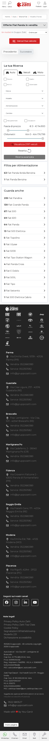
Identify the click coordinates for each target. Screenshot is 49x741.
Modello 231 (10, 634)
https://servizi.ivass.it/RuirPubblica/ (16, 697)
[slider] (8, 130)
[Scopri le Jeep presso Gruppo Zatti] (41, 314)
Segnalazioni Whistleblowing (19, 631)
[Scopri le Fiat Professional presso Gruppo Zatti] (18, 314)
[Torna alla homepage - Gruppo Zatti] (24, 4)
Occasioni (31, 121)
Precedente (10, 51)
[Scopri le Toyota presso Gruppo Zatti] (30, 320)
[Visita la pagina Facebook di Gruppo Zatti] (7, 603)
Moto (40, 72)
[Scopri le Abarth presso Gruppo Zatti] (7, 320)
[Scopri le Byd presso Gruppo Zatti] (18, 337)
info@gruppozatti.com (23, 373)
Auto (12, 72)
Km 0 (9, 84)
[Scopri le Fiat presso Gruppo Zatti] (7, 314)
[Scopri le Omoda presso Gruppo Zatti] (7, 337)
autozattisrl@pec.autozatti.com (22, 667)
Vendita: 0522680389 (21, 364)
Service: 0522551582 (21, 369)
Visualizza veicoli (25, 144)
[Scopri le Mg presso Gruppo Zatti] (7, 326)
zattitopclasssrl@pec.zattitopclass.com (25, 688)
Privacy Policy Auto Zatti (17, 621)
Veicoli (26, 72)
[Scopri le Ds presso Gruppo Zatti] (30, 326)
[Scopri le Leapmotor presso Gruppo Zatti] (41, 332)
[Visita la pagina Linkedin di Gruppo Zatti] (26, 603)
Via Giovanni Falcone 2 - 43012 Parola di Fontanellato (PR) (22, 477)
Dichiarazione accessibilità (17, 637)
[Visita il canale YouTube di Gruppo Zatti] (35, 603)
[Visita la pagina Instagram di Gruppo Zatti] (17, 603)
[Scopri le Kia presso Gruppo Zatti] (18, 326)
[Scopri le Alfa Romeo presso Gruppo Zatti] (30, 314)
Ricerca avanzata (24, 157)
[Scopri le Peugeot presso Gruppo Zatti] (18, 332)
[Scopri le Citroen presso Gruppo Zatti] (41, 320)
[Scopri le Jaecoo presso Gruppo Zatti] (30, 332)
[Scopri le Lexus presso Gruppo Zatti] (41, 326)
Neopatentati (12, 121)
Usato (32, 79)
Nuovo (9, 79)
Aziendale (33, 84)
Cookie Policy (11, 628)
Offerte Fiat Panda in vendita (20, 25)
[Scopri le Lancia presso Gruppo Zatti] (18, 320)
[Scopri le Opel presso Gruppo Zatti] (7, 332)
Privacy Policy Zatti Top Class (19, 624)
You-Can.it (27, 712)
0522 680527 (15, 702)
